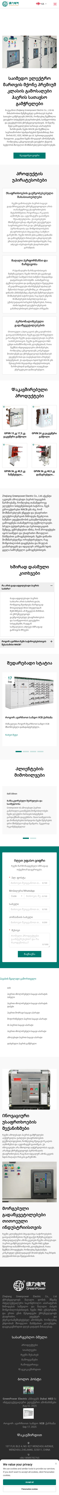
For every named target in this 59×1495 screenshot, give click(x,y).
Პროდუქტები (29, 1345)
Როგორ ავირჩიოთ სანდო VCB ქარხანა (29, 1423)
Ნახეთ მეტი (11, 735)
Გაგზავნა (29, 954)
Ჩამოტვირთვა (29, 1364)
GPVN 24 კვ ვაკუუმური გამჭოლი (44, 435)
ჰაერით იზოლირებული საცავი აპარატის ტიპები (27, 1005)
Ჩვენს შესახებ (30, 1354)
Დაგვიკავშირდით (29, 1369)
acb (9, 988)
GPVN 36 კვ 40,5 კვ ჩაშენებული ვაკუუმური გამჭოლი (14, 473)
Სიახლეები (29, 1350)
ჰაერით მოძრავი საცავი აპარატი (23, 1012)
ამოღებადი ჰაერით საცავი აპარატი (24, 1037)
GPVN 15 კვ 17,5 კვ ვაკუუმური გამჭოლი (14, 435)
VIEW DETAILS (14, 417)
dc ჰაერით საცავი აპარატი (20, 1025)
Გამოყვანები (29, 1359)
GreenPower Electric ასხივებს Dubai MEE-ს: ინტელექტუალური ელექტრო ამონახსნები (29, 1400)
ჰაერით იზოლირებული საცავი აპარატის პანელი (27, 995)
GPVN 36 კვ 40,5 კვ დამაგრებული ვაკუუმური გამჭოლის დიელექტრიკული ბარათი (44, 473)
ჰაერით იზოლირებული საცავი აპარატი (26, 1031)
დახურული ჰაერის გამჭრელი (21, 1043)
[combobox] (16, 896)
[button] (19, 751)
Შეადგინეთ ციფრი (29, 155)
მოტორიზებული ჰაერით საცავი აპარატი (27, 1019)
